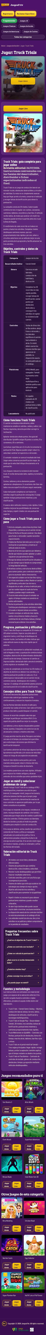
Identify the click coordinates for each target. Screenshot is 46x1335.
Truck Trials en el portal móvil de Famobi (23, 1044)
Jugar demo (23, 81)
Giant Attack (7, 1139)
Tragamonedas (9, 20)
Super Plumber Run (9, 1295)
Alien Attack (29, 1102)
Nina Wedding (7, 1221)
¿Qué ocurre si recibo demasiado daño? (20, 961)
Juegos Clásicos (9, 26)
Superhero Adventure (32, 1139)
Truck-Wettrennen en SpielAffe (19, 1032)
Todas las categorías (23, 37)
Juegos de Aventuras (11, 31)
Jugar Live (23, 108)
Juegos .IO (24, 20)
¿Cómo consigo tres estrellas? (20, 976)
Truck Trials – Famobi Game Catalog (21, 1008)
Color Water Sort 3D (31, 1177)
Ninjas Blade (7, 1177)
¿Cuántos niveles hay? (16, 969)
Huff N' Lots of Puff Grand (33, 1295)
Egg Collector (29, 1258)
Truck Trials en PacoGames (18, 1056)
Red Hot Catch (7, 1258)
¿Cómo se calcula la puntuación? (20, 953)
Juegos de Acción (26, 26)
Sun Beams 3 (7, 1102)
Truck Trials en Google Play (18, 1020)
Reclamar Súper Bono (26, 14)
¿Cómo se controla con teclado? (20, 946)
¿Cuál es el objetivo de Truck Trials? (22, 940)
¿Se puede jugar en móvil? (17, 982)
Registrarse (8, 14)
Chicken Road (30, 1221)
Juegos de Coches (31, 31)
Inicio (3, 46)
